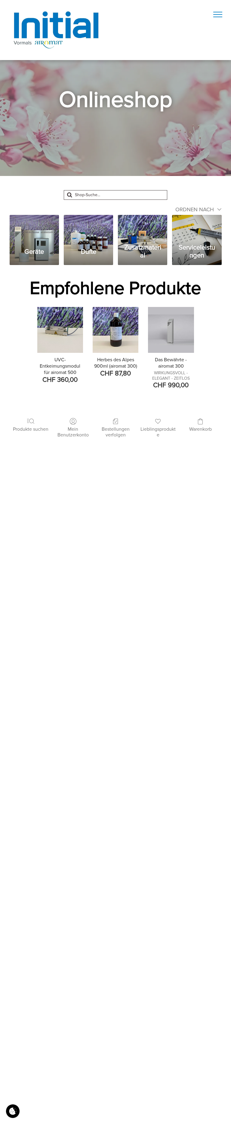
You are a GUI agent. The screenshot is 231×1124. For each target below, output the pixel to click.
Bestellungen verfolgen (116, 432)
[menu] (218, 14)
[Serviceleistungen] (196, 228)
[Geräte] (34, 228)
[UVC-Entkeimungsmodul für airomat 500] (60, 330)
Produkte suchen (30, 429)
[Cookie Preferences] (13, 1111)
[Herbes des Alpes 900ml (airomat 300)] (115, 330)
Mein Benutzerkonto (73, 432)
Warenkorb (200, 429)
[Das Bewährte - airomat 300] (171, 330)
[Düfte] (88, 228)
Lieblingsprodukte (158, 432)
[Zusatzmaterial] (142, 228)
